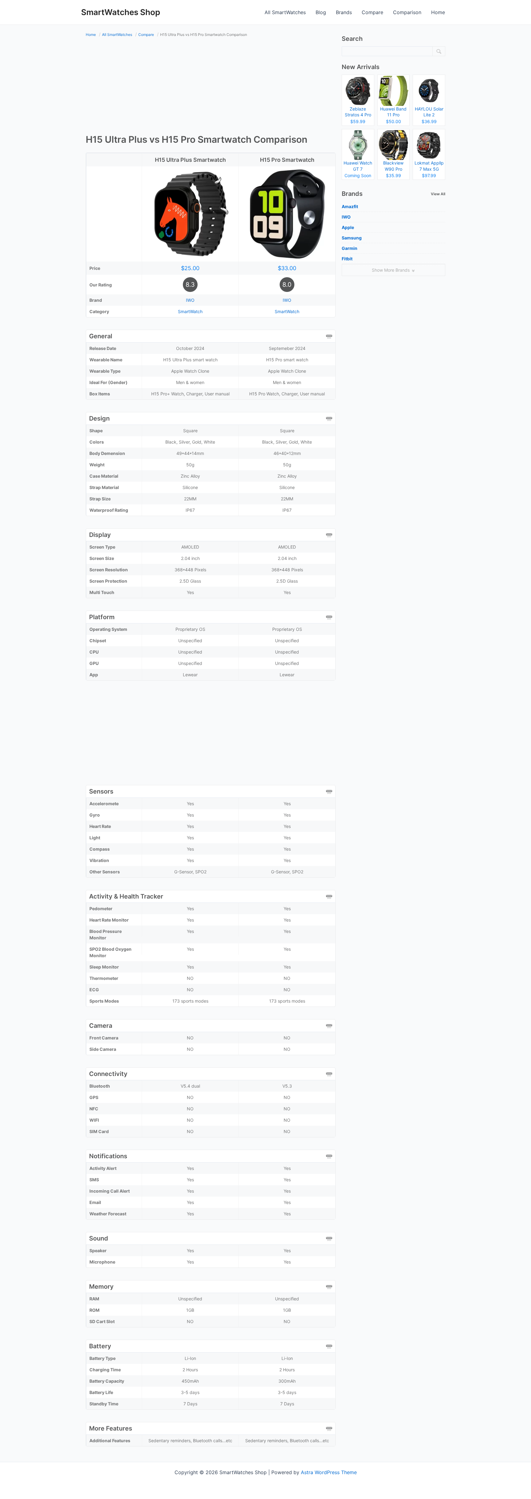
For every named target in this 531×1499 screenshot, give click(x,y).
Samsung (352, 237)
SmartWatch (190, 311)
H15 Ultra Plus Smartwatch (190, 160)
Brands (344, 12)
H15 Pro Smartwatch (287, 160)
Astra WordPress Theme (329, 1472)
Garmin (349, 248)
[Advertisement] (211, 87)
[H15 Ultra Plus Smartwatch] (190, 213)
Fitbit (347, 258)
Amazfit (350, 206)
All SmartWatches (285, 12)
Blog (321, 12)
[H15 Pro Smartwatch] (287, 213)
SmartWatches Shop (120, 12)
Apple (348, 227)
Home (438, 12)
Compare (372, 12)
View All (438, 194)
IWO (190, 300)
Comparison (407, 12)
